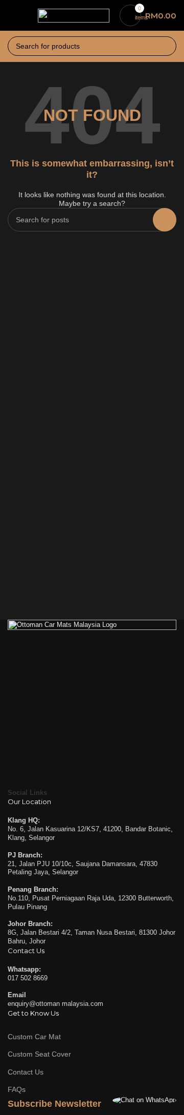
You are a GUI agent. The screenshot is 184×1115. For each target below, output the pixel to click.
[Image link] (92, 703)
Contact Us (25, 1072)
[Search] (166, 46)
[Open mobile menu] (12, 15)
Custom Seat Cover (39, 1054)
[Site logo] (73, 14)
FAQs (17, 1089)
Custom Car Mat (34, 1037)
